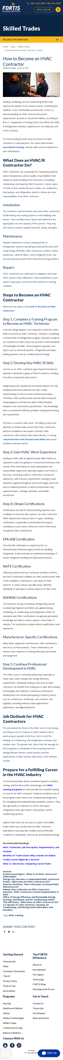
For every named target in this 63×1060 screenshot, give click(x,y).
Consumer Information (14, 971)
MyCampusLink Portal (43, 989)
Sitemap (31, 1050)
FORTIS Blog (39, 984)
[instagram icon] (19, 1045)
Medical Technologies (13, 1018)
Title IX (6, 976)
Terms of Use (9, 986)
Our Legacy (38, 974)
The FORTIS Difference (40, 956)
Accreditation (39, 969)
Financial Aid (9, 961)
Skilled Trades (9, 68)
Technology (38, 979)
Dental (6, 1013)
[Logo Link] (11, 7)
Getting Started (13, 954)
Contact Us (38, 1003)
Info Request (39, 1013)
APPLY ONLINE (43, 9)
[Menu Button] (58, 9)
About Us (37, 964)
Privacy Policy (10, 981)
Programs (9, 996)
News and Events (41, 1018)
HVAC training (16, 915)
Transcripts (38, 1008)
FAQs (5, 966)
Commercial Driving (12, 1028)
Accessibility (9, 991)
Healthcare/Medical (12, 1008)
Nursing (7, 1003)
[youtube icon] (5, 1045)
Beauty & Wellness (12, 1032)
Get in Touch (40, 996)
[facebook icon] (12, 1045)
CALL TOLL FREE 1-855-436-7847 (45, 3)
